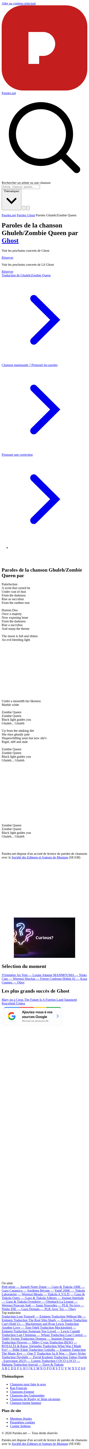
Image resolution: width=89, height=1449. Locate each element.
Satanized (70, 999)
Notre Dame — (51, 1287)
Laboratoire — (17, 1294)
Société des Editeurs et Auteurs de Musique (40, 857)
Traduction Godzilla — (50, 1350)
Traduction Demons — (47, 1338)
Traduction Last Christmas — (26, 1335)
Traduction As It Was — (61, 1353)
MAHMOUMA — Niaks (70, 975)
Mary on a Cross (13, 999)
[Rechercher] (23, 208)
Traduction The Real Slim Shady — (42, 1320)
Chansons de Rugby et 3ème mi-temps (35, 1399)
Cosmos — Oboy (13, 982)
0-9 (83, 1368)
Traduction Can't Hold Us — (44, 1322)
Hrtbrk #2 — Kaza (75, 978)
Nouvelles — (56, 1305)
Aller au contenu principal (19, 3)
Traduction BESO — (39, 1344)
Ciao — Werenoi (13, 978)
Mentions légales (21, 1418)
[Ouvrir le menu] (28, 208)
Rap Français (18, 1388)
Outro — (29, 1298)
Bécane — (51, 1290)
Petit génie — (16, 1287)
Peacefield (9, 1003)
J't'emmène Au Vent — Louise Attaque (27, 975)
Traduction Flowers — (25, 1342)
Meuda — (45, 1294)
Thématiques (11, 191)
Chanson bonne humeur (25, 1403)
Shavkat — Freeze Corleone (44, 978)
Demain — (40, 1309)
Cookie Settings (20, 1426)
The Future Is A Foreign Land (44, 999)
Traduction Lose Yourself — (26, 1316)
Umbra (20, 1003)
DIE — (19, 1309)
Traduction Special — (38, 1364)
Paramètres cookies (22, 1422)
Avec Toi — (64, 1309)
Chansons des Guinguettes (27, 1395)
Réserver (7, 257)
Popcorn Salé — (28, 1305)
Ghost (10, 240)
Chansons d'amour (22, 1391)
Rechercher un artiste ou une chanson (26, 182)
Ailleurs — (58, 1298)
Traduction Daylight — (27, 1357)
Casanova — (24, 1290)
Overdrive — (43, 1301)
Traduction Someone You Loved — (46, 1331)
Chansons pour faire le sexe (28, 1384)
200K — (74, 1290)
